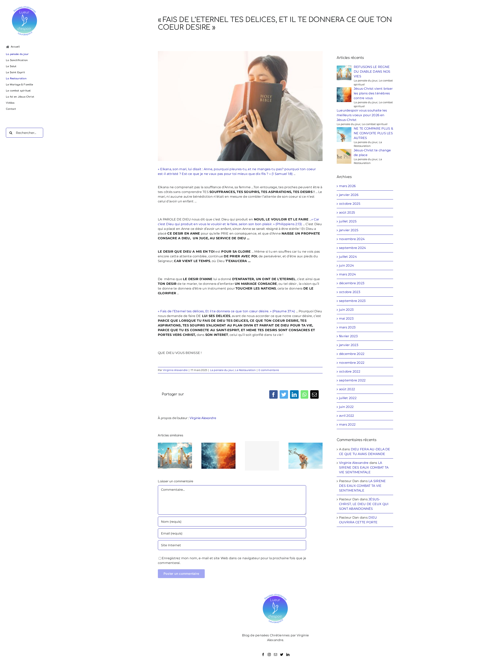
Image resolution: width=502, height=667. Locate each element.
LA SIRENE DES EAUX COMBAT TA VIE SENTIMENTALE (363, 467)
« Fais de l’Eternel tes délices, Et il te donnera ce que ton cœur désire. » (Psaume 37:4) (226, 311)
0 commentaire (268, 370)
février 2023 (348, 336)
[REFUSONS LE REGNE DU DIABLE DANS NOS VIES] (175, 455)
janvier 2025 (348, 230)
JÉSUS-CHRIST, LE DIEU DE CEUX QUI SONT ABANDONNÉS (363, 504)
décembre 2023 (351, 283)
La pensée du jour (222, 370)
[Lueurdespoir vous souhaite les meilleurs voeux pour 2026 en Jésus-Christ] (262, 456)
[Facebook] (263, 654)
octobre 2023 (349, 292)
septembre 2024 (352, 248)
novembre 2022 (351, 363)
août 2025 (347, 212)
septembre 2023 (352, 301)
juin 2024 (346, 265)
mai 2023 (346, 318)
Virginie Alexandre (175, 370)
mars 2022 (347, 424)
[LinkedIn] (287, 654)
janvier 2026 (348, 195)
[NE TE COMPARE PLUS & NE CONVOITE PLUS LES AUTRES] (305, 455)
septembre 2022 (352, 380)
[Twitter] (281, 654)
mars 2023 (347, 327)
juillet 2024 (348, 257)
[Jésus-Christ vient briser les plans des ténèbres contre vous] (218, 455)
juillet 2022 (347, 398)
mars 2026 (347, 186)
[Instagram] (269, 654)
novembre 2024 (352, 239)
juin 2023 (346, 310)
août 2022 (347, 389)
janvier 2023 (348, 345)
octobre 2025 (349, 204)
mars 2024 (347, 274)
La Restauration (245, 370)
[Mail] (275, 654)
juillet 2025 (347, 221)
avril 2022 (346, 416)
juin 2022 (346, 407)
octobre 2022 (349, 371)
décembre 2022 (351, 354)
